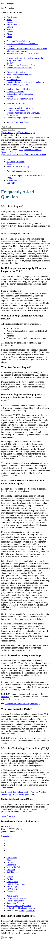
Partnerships (12, 886)
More (34, 933)
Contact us (5, 836)
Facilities (10, 879)
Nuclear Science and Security (19, 68)
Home (9, 159)
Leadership (11, 865)
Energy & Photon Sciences (18, 41)
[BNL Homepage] (18, 132)
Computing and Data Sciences (20, 108)
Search (9, 36)
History (10, 862)
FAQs (9, 178)
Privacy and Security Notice (19, 905)
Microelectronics (14, 79)
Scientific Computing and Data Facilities (24, 118)
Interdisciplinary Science (17, 51)
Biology (10, 63)
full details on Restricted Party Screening (22, 703)
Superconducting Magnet (17, 84)
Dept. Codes (24, 122)
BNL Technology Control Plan (21, 792)
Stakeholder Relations (16, 901)
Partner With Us (13, 24)
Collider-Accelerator (15, 91)
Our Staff (11, 183)
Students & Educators (16, 903)
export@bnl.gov (8, 816)
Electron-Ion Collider (16, 103)
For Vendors (12, 889)
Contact (10, 32)
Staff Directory (13, 872)
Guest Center (12, 881)
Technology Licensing (16, 898)
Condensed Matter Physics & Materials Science (27, 48)
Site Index (11, 869)
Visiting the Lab (13, 867)
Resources (11, 164)
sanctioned (5, 293)
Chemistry (11, 46)
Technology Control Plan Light (14, 794)
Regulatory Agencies (15, 161)
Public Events (12, 896)
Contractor (30, 910)
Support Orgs (12, 122)
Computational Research (17, 110)
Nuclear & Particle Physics (18, 89)
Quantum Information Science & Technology (26, 82)
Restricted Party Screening (18, 166)
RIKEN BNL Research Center (20, 99)
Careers (10, 27)
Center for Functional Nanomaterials (22, 43)
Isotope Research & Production (20, 94)
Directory (11, 34)
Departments (12, 22)
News (9, 29)
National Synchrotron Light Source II (23, 53)
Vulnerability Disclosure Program (21, 908)
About (9, 19)
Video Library (13, 180)
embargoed (18, 293)
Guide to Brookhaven (16, 884)
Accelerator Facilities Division (20, 75)
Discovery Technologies (17, 72)
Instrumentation (13, 77)
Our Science (12, 17)
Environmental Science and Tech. (21, 65)
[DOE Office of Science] (23, 154)
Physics (10, 96)
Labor (21, 910)
